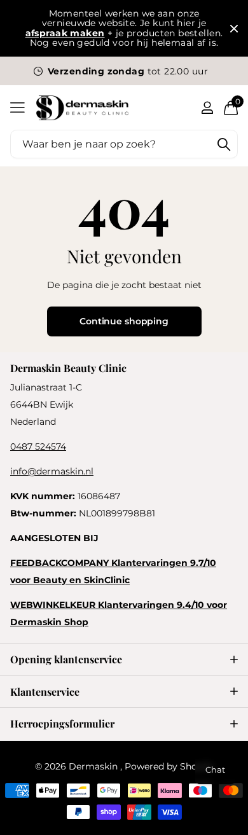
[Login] (207, 107)
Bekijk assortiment (17, 107)
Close (234, 28)
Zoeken (224, 144)
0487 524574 (38, 446)
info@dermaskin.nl (51, 471)
